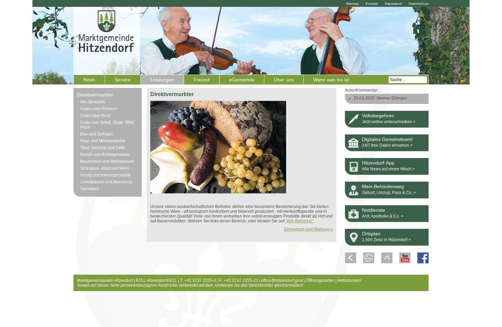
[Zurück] (350, 262)
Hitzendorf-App (378, 163)
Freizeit (202, 79)
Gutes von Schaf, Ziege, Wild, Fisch (107, 125)
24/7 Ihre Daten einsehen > (387, 145)
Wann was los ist (331, 79)
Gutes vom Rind (95, 115)
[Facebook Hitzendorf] (423, 262)
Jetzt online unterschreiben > (389, 121)
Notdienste (373, 210)
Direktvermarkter (95, 94)
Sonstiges (89, 188)
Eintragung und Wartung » (308, 229)
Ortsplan (371, 233)
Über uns (284, 79)
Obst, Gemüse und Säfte (102, 147)
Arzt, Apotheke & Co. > (382, 216)
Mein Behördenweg (383, 186)
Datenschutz (419, 3)
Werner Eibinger (392, 98)
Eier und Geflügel (96, 134)
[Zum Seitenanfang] (386, 262)
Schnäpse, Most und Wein (104, 168)
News (89, 79)
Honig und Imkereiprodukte (105, 175)
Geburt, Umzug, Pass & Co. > (389, 192)
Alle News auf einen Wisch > (388, 169)
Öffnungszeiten (320, 280)
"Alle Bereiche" (299, 221)
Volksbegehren (378, 115)
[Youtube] (404, 262)
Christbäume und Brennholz (106, 182)
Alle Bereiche (92, 102)
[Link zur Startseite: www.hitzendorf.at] (106, 40)
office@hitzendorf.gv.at (282, 280)
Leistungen (162, 79)
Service (123, 79)
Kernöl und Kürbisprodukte (105, 154)
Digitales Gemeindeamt (387, 139)
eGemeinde (241, 79)
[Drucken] (368, 262)
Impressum (393, 3)
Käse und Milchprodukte (102, 141)
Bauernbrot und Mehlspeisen (107, 161)
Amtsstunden (349, 280)
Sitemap (352, 3)
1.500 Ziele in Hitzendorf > (386, 239)
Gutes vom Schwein (98, 108)
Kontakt (372, 3)
